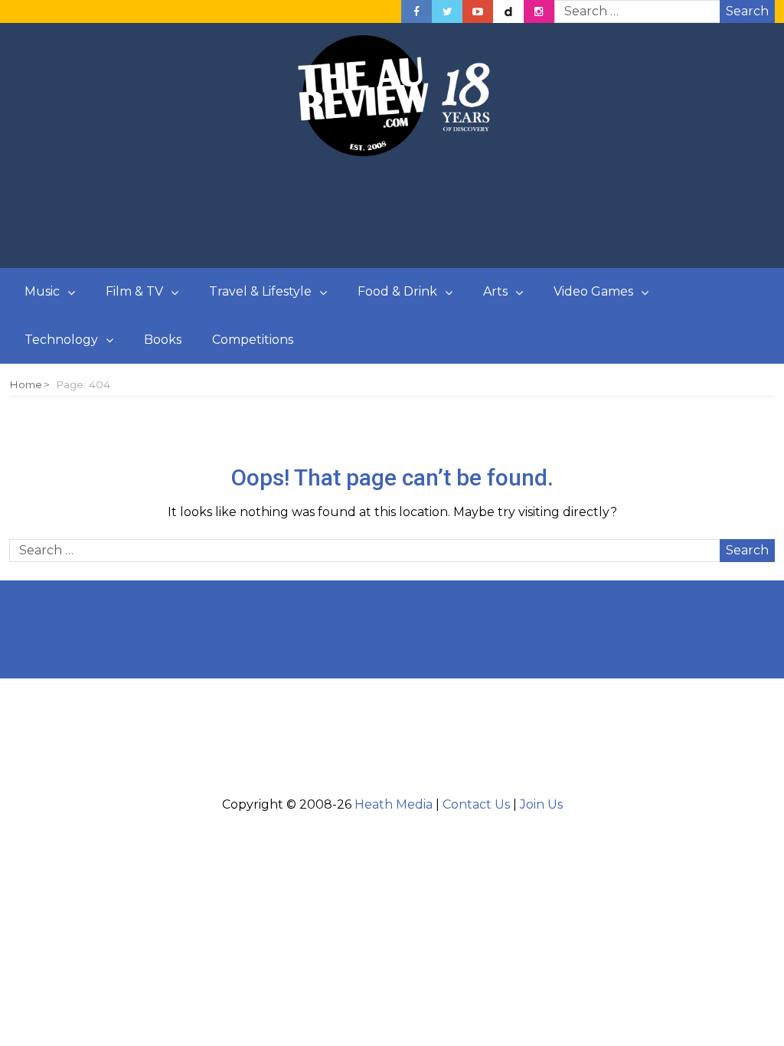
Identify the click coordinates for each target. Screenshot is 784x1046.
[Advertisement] (392, 213)
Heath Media (393, 804)
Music (42, 291)
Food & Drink (397, 291)
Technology (61, 339)
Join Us (541, 804)
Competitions (252, 339)
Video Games (593, 291)
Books (162, 339)
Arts (495, 291)
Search (747, 11)
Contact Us (476, 804)
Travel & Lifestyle (260, 291)
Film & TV (134, 291)
